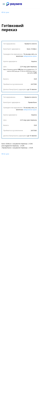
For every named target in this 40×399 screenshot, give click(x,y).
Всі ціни (6, 12)
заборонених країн (30, 56)
